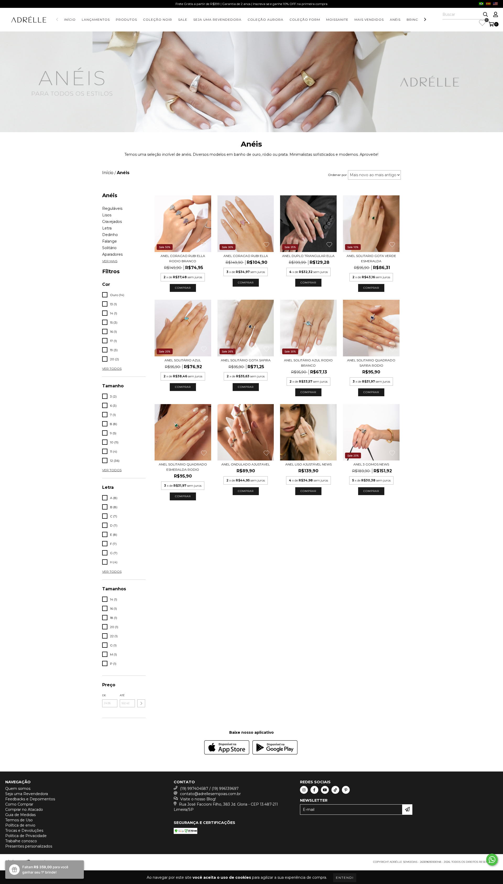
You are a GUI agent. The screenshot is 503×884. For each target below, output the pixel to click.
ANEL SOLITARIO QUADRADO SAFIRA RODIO (371, 362)
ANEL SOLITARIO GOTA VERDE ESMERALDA (371, 258)
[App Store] (227, 748)
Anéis (395, 20)
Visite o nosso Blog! (198, 799)
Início (70, 20)
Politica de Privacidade (26, 835)
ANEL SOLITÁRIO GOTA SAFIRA (246, 360)
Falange (109, 241)
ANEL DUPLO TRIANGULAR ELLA (308, 256)
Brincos (415, 20)
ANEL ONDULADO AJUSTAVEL (245, 464)
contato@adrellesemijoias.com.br (210, 793)
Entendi (345, 878)
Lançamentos (96, 20)
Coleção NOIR (157, 20)
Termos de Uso (19, 820)
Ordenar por (337, 175)
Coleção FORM (304, 20)
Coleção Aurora (265, 20)
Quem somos (17, 788)
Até (122, 695)
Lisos (106, 215)
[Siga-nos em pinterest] (346, 790)
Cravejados (112, 221)
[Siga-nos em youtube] (325, 790)
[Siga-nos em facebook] (314, 790)
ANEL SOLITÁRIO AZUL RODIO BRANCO (308, 362)
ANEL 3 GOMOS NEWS (371, 464)
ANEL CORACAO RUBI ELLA (245, 256)
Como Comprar (19, 804)
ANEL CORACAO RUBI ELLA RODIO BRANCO (183, 258)
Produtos (126, 20)
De (104, 695)
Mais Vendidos (369, 20)
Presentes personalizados (28, 846)
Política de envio (20, 825)
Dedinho (110, 234)
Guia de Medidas (20, 814)
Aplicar (141, 703)
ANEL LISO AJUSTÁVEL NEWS (308, 464)
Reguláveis (112, 208)
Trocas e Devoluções (24, 830)
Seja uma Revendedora (217, 20)
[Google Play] (275, 748)
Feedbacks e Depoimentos (30, 799)
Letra (107, 228)
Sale (182, 20)
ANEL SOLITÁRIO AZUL (183, 360)
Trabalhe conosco (21, 841)
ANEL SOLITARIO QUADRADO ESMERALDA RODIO (183, 467)
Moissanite (337, 20)
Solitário (109, 247)
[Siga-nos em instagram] (304, 790)
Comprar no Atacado (24, 809)
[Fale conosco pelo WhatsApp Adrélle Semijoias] (492, 860)
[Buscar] (485, 14)
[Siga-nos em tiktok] (335, 790)
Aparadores (112, 254)
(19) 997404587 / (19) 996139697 (209, 788)
